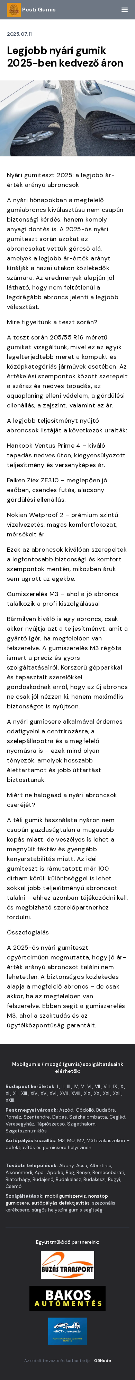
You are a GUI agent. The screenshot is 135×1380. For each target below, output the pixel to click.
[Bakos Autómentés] (67, 1298)
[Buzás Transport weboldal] (67, 1265)
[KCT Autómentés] (67, 1331)
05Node (102, 1360)
